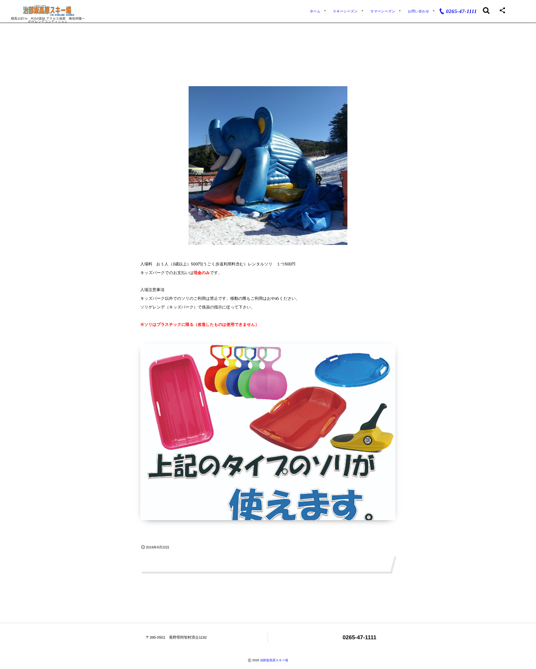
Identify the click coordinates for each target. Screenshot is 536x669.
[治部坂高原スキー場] (48, 10)
